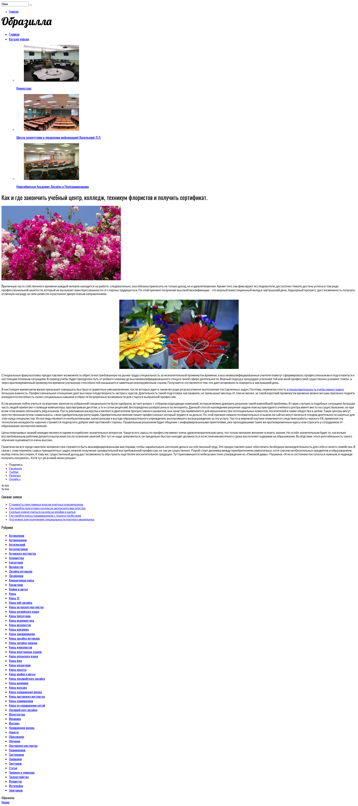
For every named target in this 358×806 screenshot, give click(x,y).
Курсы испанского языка (23, 656)
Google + (15, 479)
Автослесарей (17, 544)
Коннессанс (24, 88)
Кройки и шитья (18, 589)
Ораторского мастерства (23, 745)
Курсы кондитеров (20, 665)
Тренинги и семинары (21, 772)
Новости (14, 732)
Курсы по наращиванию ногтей (27, 705)
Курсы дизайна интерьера (24, 638)
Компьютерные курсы (21, 580)
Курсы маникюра (18, 683)
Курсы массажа (18, 687)
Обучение (14, 741)
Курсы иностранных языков (25, 652)
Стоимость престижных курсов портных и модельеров (46, 504)
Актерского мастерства (22, 553)
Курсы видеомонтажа (21, 620)
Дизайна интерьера (20, 571)
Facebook (15, 468)
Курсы (12, 593)
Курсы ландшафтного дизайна (27, 678)
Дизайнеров (16, 576)
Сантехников (16, 754)
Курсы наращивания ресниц (25, 692)
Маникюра (15, 719)
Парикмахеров (17, 750)
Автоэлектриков (18, 549)
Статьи (13, 768)
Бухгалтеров (16, 562)
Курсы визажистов (20, 625)
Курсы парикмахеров (21, 701)
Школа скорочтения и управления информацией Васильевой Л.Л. (58, 137)
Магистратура (17, 714)
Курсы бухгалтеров (20, 616)
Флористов (15, 781)
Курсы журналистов (20, 647)
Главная (13, 11)
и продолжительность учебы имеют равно (315, 389)
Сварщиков (15, 759)
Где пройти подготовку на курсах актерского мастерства (47, 508)
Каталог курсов (19, 39)
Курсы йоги (15, 661)
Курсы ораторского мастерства (27, 696)
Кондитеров (16, 585)
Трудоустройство (19, 777)
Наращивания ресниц (21, 728)
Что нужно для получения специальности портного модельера (51, 519)
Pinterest (15, 475)
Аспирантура (16, 558)
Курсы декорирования (22, 634)
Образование (16, 736)
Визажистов (16, 567)
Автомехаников (18, 540)
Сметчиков (15, 763)
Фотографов (16, 786)
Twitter (14, 472)
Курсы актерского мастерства (26, 607)
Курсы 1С (14, 598)
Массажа (14, 723)
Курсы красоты (17, 669)
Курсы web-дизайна (20, 602)
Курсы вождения (19, 629)
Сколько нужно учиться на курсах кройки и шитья (42, 512)
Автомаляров (16, 535)
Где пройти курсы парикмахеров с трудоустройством (45, 515)
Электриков (16, 790)
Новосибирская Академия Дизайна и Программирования (52, 186)
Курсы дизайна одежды (23, 643)
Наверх (5, 802)
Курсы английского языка (24, 611)
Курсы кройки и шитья (22, 674)
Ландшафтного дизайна (23, 710)
